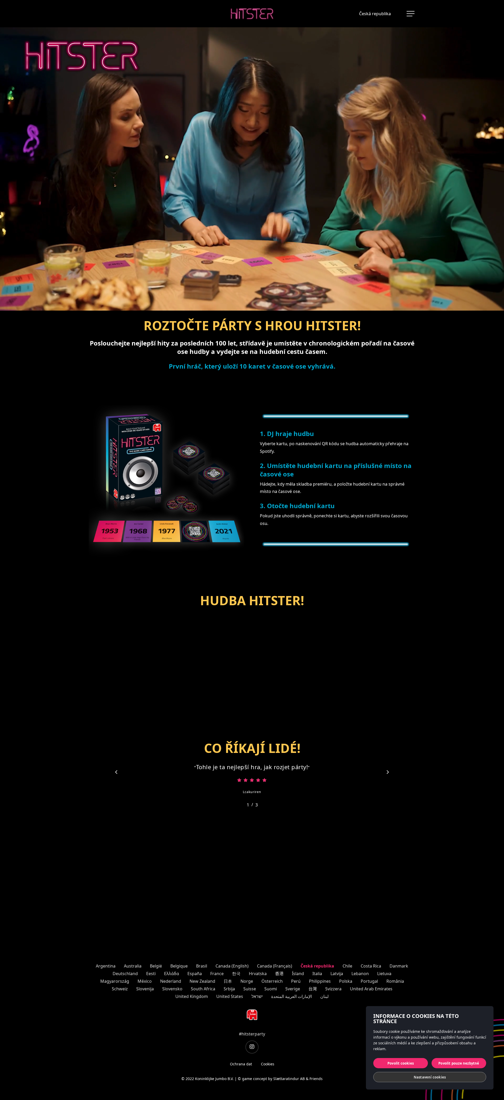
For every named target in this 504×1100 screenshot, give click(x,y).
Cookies (267, 1063)
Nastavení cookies (430, 1077)
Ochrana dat (241, 1063)
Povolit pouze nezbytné (458, 1063)
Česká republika (375, 14)
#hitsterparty (252, 1034)
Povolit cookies (400, 1063)
